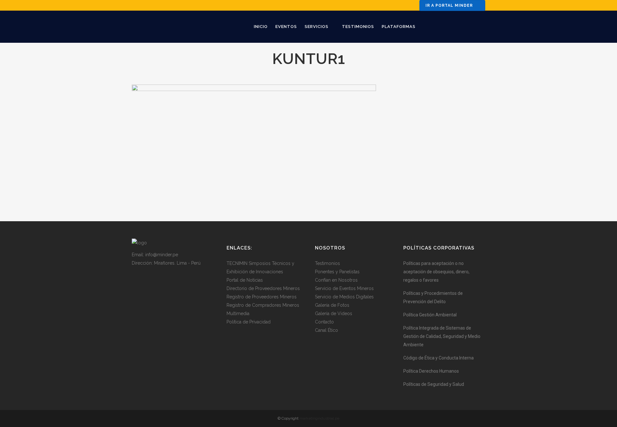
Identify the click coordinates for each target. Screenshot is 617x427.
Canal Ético (326, 330)
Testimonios (327, 263)
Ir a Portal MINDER (449, 5)
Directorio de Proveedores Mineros (263, 288)
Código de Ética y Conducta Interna (438, 357)
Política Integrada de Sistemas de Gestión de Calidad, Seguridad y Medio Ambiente (441, 336)
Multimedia (238, 313)
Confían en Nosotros (336, 280)
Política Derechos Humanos (431, 371)
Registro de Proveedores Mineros (262, 296)
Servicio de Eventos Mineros (344, 288)
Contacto (324, 321)
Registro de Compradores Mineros (263, 305)
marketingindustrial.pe (319, 418)
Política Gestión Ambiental (430, 314)
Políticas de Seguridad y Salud (433, 384)
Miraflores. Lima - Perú (177, 263)
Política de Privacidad (249, 321)
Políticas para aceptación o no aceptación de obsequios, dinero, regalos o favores (436, 272)
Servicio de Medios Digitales (344, 296)
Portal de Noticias (245, 280)
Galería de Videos (333, 313)
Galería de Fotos (332, 305)
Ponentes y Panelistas (337, 271)
